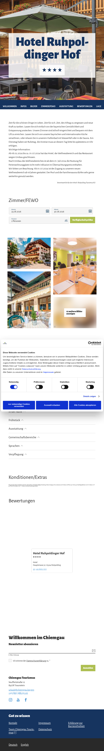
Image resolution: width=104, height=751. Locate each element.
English (25, 744)
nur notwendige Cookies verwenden (19, 405)
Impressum (48, 372)
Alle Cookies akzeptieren (85, 405)
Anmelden (88, 668)
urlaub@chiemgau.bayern (21, 690)
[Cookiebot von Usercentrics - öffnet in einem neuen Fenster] (90, 343)
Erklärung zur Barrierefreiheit (76, 724)
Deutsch (13, 744)
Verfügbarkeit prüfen (82, 220)
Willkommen (10, 106)
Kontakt (13, 722)
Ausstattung (66, 106)
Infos (24, 106)
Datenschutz (45, 729)
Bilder (33, 106)
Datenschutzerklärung (31, 369)
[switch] (39, 387)
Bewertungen (84, 106)
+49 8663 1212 (41, 569)
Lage (98, 106)
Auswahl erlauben (52, 405)
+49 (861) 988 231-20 (18, 693)
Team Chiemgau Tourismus (21, 731)
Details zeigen (89, 396)
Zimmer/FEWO (48, 106)
